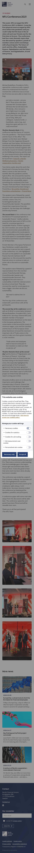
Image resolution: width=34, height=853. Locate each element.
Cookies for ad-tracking (13, 437)
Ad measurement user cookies (12, 442)
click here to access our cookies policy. (15, 416)
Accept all (22, 454)
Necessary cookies (11, 428)
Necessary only (9, 454)
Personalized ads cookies (13, 447)
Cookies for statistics (12, 432)
